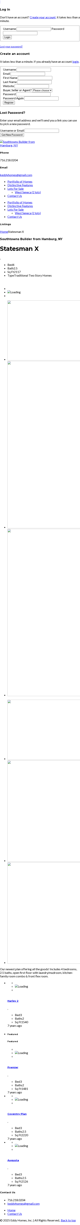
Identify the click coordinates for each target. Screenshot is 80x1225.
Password (58, 28)
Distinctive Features (20, 185)
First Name (10, 77)
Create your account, (43, 17)
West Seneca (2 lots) (28, 192)
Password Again (13, 98)
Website (8, 86)
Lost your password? (11, 46)
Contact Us (14, 196)
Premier (12, 1067)
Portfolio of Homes (19, 181)
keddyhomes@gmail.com (16, 175)
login (75, 61)
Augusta (13, 1160)
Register (8, 102)
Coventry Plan (17, 1113)
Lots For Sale (15, 188)
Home (4, 231)
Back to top (68, 1220)
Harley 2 (12, 1000)
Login (7, 37)
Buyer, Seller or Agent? (17, 90)
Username (9, 28)
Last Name (10, 82)
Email (6, 73)
